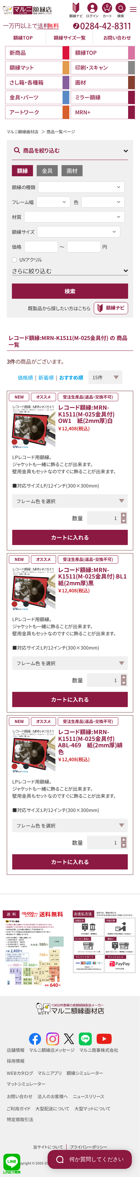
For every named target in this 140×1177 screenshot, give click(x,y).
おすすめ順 (71, 377)
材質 (16, 216)
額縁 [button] (22, 170)
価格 (16, 246)
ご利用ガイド (19, 1108)
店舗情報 (15, 1050)
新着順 (46, 377)
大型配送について (52, 1108)
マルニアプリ (50, 1073)
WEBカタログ (20, 1073)
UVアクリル (30, 259)
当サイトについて (48, 1147)
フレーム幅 (23, 202)
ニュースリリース (88, 1096)
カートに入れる (70, 537)
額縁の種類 (23, 187)
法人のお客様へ (52, 1096)
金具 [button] (47, 170)
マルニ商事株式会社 (99, 1050)
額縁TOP (23, 37)
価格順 (25, 377)
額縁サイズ (23, 231)
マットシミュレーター (26, 1084)
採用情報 (15, 1061)
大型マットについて (92, 1108)
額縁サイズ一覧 (70, 37)
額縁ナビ (115, 307)
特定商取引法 (20, 1119)
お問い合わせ (117, 37)
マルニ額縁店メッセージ (52, 1050)
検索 (70, 291)
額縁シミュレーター (85, 1073)
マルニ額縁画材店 (22, 131)
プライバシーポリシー (88, 1147)
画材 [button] (72, 170)
